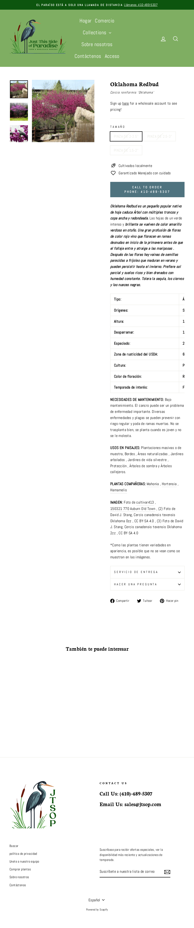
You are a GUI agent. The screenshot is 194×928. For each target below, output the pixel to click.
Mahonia (153, 483)
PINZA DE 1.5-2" (126, 150)
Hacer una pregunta (135, 584)
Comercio (104, 20)
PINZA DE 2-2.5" (126, 136)
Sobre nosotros (97, 44)
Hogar (85, 20)
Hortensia (169, 483)
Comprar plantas (20, 869)
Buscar (13, 846)
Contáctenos (88, 56)
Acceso (112, 56)
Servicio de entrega (136, 572)
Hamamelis (118, 490)
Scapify (104, 909)
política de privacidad (23, 854)
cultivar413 (145, 502)
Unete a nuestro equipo (24, 862)
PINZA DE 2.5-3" (159, 136)
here (125, 103)
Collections (95, 32)
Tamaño (117, 127)
